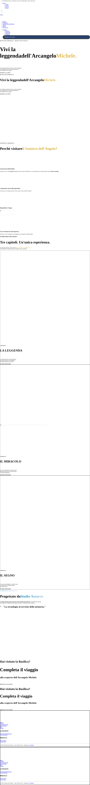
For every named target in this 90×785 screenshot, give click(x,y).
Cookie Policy (3, 741)
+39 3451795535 (3, 735)
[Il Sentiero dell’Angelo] (45, 17)
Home (1, 722)
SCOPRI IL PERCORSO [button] (5, 363)
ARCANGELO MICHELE (8, 24)
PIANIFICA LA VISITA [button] (5, 72)
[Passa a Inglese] (7, 31)
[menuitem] (46, 6)
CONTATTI (5, 27)
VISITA (4, 25)
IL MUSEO (5, 22)
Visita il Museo (3, 725)
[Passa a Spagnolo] (7, 32)
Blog (1, 727)
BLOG (4, 26)
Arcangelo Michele (4, 724)
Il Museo (2, 723)
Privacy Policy (3, 740)
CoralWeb (31, 745)
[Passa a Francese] (7, 33)
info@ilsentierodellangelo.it (6, 733)
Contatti (1, 728)
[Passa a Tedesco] (7, 34)
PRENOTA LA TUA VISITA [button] (6, 684)
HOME (4, 21)
